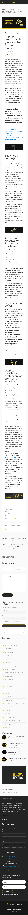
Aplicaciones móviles (18, 9)
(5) (8, 686)
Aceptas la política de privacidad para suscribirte (12, 622)
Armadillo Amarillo (7, 9)
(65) (11, 645)
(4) (8, 683)
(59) (14, 672)
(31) (12, 669)
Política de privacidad (14, 910)
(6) (7, 710)
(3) (7, 642)
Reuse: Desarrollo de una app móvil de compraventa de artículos (17, 737)
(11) (8, 724)
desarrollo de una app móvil (12, 457)
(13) (10, 676)
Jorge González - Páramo (14, 54)
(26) (12, 720)
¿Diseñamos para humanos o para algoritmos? (13, 844)
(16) (9, 700)
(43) (11, 655)
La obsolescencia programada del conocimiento (13, 847)
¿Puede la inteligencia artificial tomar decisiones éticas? (15, 744)
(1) (9, 652)
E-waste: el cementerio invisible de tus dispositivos (17, 759)
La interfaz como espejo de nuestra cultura (15, 751)
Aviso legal (14, 912)
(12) (9, 659)
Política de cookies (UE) (14, 914)
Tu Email (4, 616)
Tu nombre (5, 610)
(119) (9, 717)
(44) (10, 666)
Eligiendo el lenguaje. (11, 129)
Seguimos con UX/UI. (11, 135)
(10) (14, 703)
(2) (8, 662)
